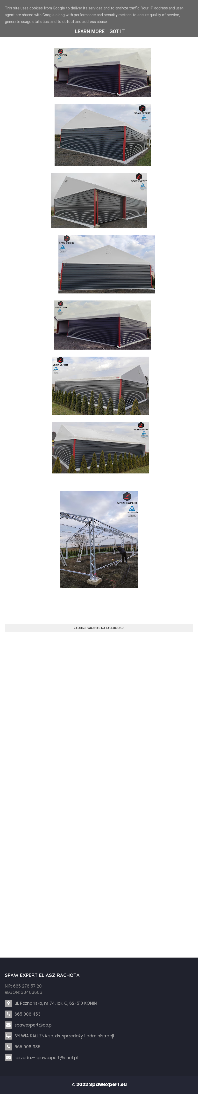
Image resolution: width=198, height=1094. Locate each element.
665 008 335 (27, 1047)
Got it (117, 31)
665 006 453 (27, 1014)
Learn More (90, 31)
